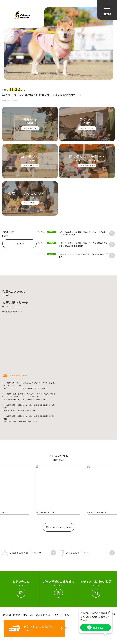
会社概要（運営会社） (43, 615)
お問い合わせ (28, 615)
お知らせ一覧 (19, 243)
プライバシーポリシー (63, 615)
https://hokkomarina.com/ (12, 307)
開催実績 (16, 615)
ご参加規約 (6, 615)
